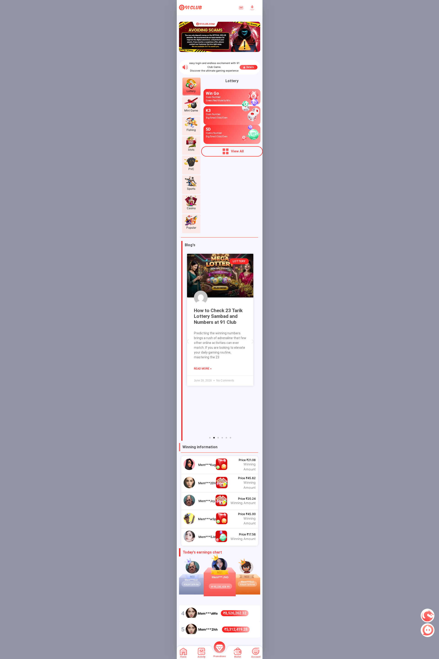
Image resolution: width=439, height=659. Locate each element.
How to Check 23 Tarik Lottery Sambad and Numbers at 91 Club (218, 316)
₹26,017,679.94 (191, 584)
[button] (187, 341)
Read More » (202, 368)
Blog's (190, 245)
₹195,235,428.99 (220, 587)
